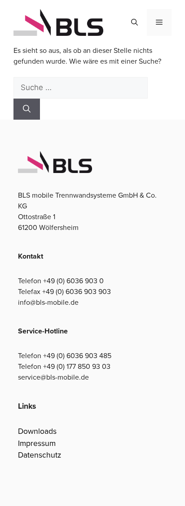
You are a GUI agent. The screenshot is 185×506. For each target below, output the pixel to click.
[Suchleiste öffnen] (134, 22)
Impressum (37, 443)
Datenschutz (39, 454)
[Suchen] (26, 109)
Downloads (37, 431)
